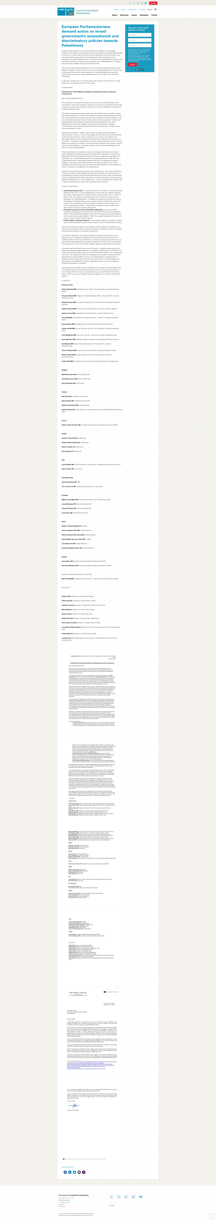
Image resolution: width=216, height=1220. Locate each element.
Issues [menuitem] (134, 15)
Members (132, 9)
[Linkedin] (70, 1172)
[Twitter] (74, 1172)
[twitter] (134, 3)
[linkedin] (138, 3)
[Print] (83, 1172)
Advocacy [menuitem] (124, 15)
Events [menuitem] (154, 15)
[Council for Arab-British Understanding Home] (65, 11)
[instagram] (141, 3)
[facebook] (130, 3)
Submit (132, 65)
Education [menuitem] (144, 15)
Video (124, 9)
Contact (142, 9)
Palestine (69, 1167)
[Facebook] (65, 1172)
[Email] (79, 1172)
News (116, 9)
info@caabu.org (64, 1200)
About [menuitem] (114, 15)
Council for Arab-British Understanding (87, 11)
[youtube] (145, 3)
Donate (153, 3)
